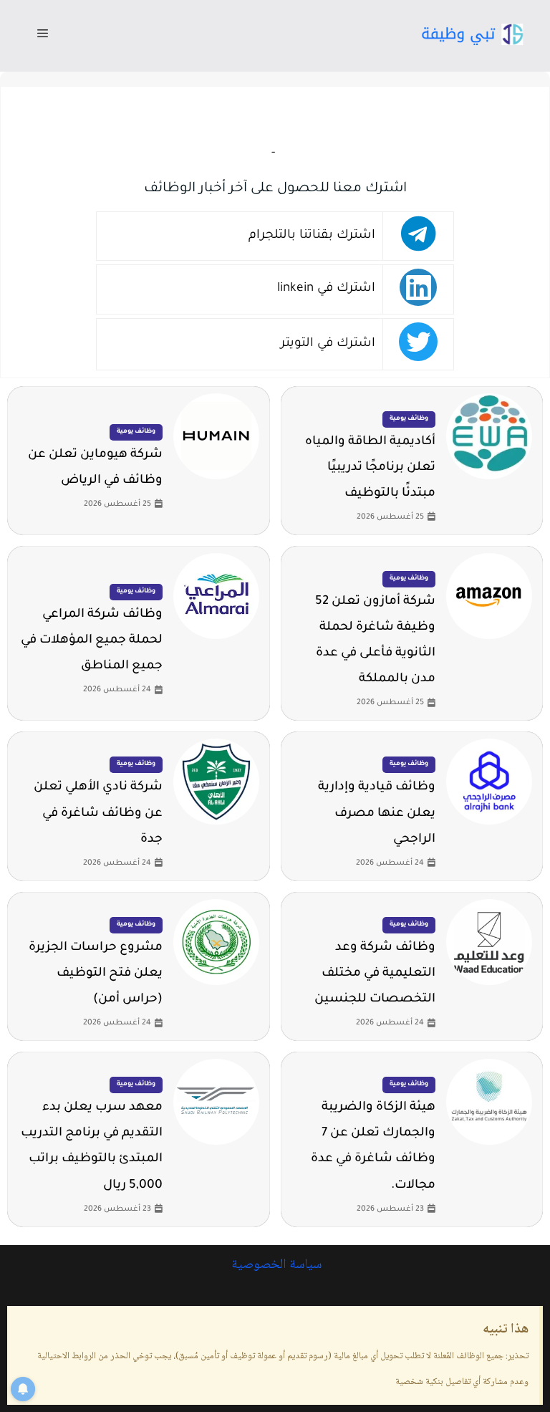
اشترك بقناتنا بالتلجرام (312, 236)
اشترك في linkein (326, 289)
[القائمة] (42, 35)
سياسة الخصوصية (275, 1265)
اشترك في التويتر (328, 344)
